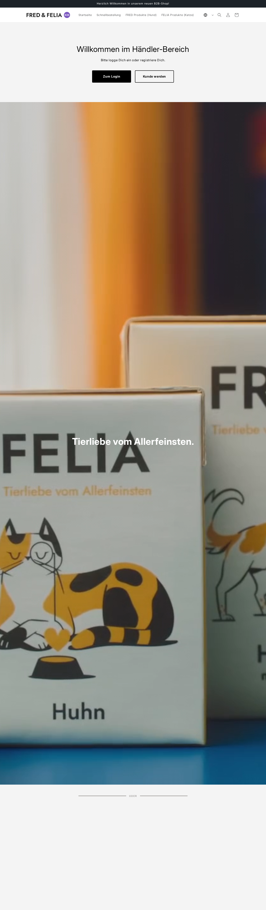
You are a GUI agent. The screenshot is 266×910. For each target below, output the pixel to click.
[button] (219, 15)
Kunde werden (154, 76)
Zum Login (111, 76)
